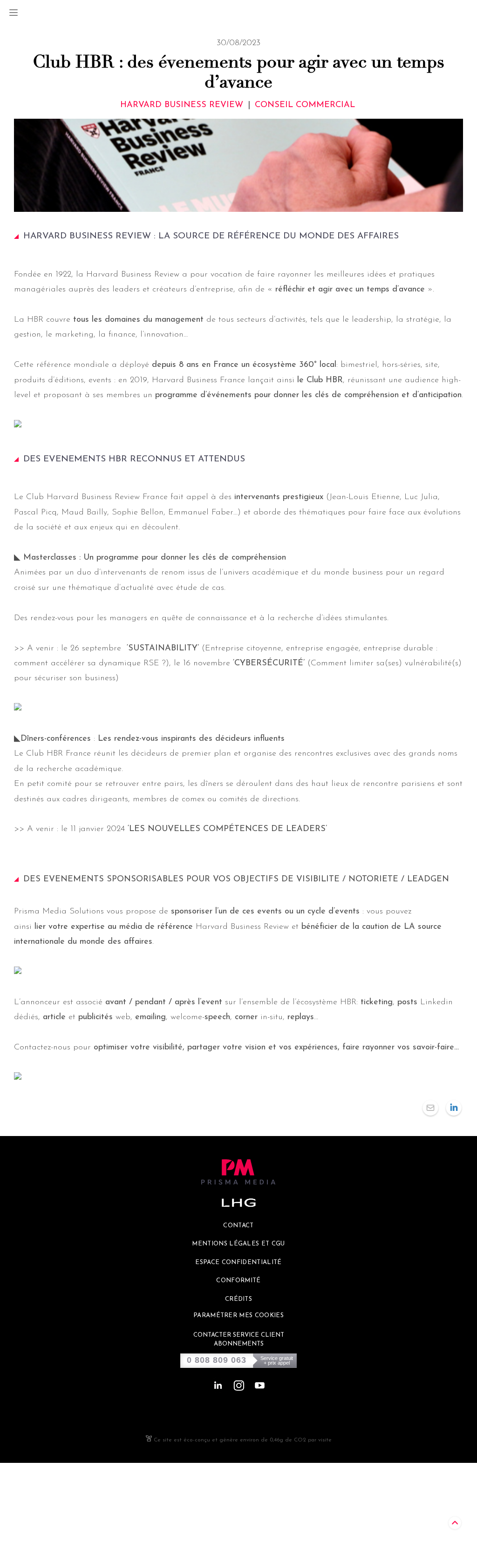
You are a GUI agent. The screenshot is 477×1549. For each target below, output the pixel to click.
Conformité (238, 1281)
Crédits (238, 1299)
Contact (238, 1226)
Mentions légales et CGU (238, 1244)
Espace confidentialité (238, 1262)
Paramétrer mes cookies (238, 1315)
